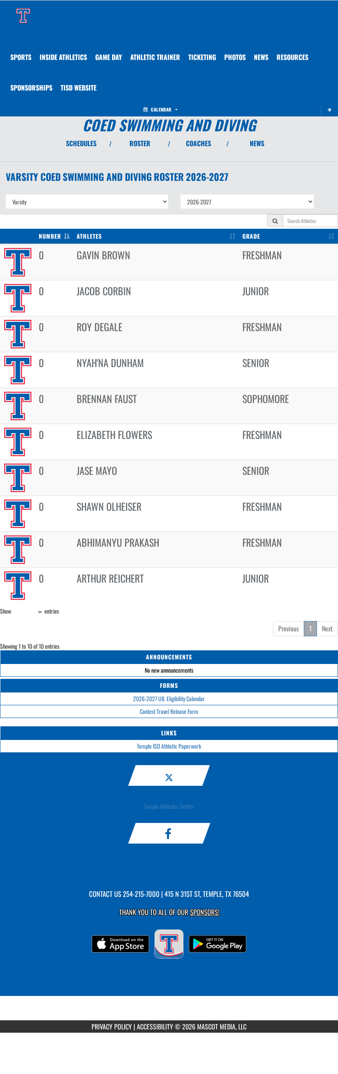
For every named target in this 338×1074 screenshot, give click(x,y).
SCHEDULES (81, 143)
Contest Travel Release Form (169, 711)
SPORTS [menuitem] (20, 57)
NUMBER (50, 236)
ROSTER (139, 143)
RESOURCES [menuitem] (292, 57)
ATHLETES (89, 236)
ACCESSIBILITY (155, 1026)
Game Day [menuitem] (108, 57)
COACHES (198, 143)
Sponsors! (204, 912)
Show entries (29, 611)
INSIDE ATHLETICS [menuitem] (63, 57)
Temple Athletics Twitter (169, 806)
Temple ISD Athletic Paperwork (169, 746)
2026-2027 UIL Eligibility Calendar (169, 698)
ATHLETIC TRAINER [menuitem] (155, 57)
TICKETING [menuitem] (202, 57)
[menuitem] (235, 57)
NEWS (257, 143)
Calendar (161, 109)
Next (327, 628)
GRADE (251, 236)
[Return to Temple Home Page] (23, 10)
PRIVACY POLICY (112, 1026)
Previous (288, 628)
